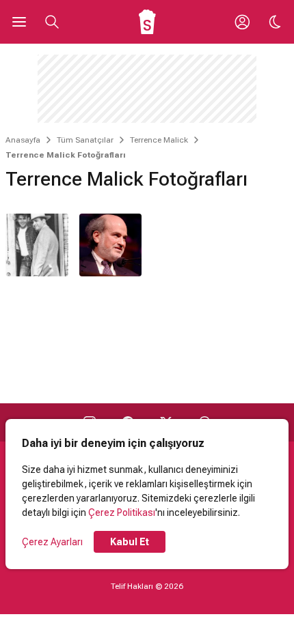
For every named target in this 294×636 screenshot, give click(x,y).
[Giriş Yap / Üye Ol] (242, 21)
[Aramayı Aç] (52, 21)
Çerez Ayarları (52, 541)
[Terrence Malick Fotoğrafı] (36, 245)
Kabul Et (129, 541)
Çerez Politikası (121, 512)
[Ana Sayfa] (147, 21)
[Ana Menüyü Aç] (19, 21)
